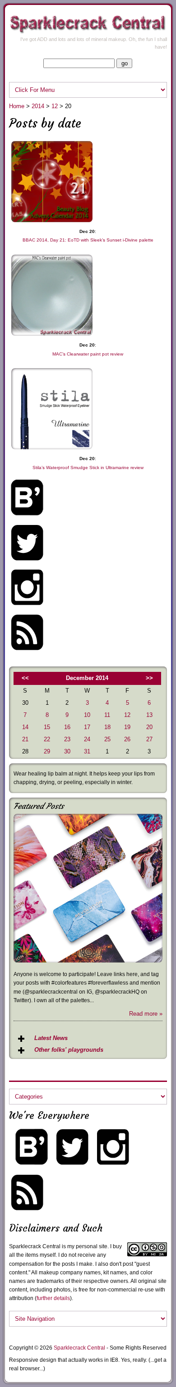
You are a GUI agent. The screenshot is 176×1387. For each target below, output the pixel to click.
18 (107, 727)
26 (127, 739)
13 (149, 715)
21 (25, 739)
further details (53, 1298)
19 (127, 727)
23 (67, 739)
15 (47, 727)
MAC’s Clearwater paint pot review (87, 353)
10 (87, 715)
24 (87, 739)
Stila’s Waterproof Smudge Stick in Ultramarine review (88, 467)
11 (107, 715)
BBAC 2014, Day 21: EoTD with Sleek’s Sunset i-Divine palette (88, 239)
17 (87, 727)
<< (25, 678)
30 (67, 751)
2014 (38, 106)
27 (149, 739)
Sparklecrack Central (79, 1348)
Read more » (145, 1013)
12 (54, 106)
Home (16, 106)
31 (87, 751)
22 (47, 739)
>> (149, 678)
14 (25, 727)
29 (47, 751)
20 (149, 727)
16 (67, 727)
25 (107, 739)
